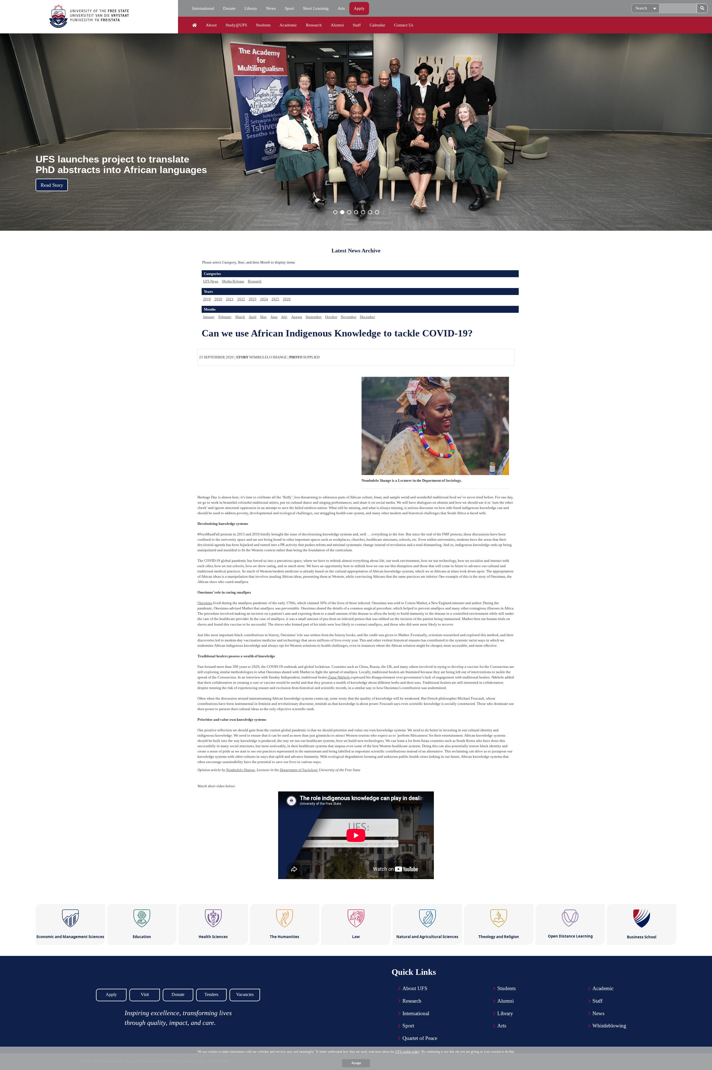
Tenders (211, 994)
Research (314, 25)
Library (250, 8)
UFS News (210, 281)
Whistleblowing (609, 1026)
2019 (207, 299)
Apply (359, 8)
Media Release (233, 281)
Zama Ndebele (339, 677)
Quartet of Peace (419, 1038)
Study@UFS (236, 25)
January (209, 317)
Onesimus (204, 603)
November (348, 317)
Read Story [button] (52, 185)
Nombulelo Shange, (241, 770)
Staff (357, 25)
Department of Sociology (298, 770)
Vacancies (245, 994)
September (314, 317)
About (211, 25)
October (331, 317)
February (225, 317)
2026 (287, 299)
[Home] (194, 25)
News (271, 8)
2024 (264, 299)
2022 (241, 299)
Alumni (337, 25)
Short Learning (316, 8)
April (252, 317)
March (240, 317)
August (296, 317)
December (367, 317)
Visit (145, 994)
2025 (275, 299)
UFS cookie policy (407, 1052)
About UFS (414, 988)
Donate (229, 8)
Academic (288, 25)
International (203, 8)
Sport (289, 8)
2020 (218, 299)
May (263, 317)
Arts (341, 8)
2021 (230, 299)
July (284, 317)
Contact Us (403, 25)
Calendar (377, 25)
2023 (252, 299)
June (274, 317)
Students (263, 25)
